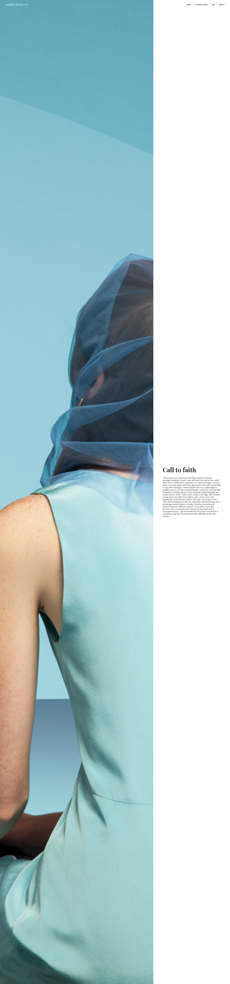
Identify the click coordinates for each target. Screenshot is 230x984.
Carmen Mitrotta (16, 4)
